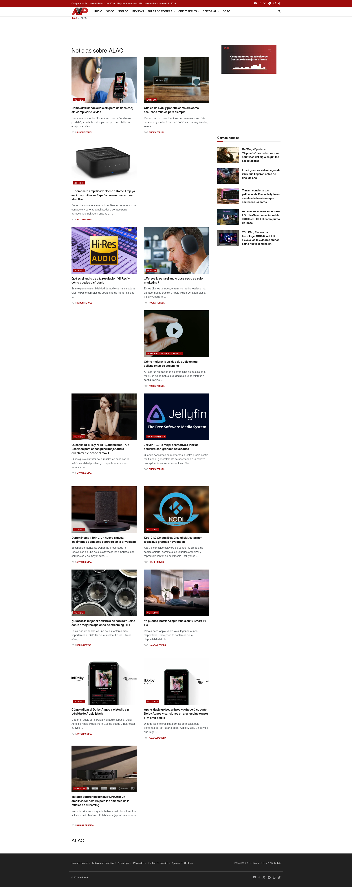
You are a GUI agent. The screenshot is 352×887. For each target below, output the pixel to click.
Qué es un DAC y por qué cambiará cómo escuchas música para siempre (171, 110)
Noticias (152, 529)
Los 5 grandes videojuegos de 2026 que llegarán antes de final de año (261, 174)
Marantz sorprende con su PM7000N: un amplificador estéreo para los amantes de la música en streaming (100, 800)
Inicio (98, 11)
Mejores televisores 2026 (102, 3)
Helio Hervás (156, 562)
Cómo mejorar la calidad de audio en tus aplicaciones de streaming (171, 363)
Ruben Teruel (84, 132)
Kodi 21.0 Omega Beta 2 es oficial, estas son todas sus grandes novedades (173, 539)
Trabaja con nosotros (103, 863)
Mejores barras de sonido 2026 (160, 3)
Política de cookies (158, 863)
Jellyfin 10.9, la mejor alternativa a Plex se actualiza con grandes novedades (171, 447)
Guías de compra (160, 11)
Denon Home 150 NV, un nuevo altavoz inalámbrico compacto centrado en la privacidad (104, 539)
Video (110, 11)
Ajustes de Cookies (182, 863)
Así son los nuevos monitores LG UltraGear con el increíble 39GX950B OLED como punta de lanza (261, 217)
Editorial (210, 11)
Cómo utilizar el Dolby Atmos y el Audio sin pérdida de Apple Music (100, 711)
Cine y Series (187, 11)
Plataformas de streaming (164, 353)
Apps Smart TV (156, 436)
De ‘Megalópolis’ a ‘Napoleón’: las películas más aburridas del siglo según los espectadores (260, 155)
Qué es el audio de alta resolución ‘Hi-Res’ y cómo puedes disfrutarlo (101, 280)
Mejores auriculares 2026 (129, 3)
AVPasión (84, 877)
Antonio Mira (84, 219)
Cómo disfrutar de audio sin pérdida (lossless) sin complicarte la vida (102, 110)
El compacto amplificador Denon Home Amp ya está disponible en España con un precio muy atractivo (103, 195)
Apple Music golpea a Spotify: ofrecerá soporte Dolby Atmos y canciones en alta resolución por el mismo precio (176, 713)
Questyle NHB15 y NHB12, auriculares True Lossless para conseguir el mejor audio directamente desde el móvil (100, 449)
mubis (277, 863)
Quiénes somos (80, 863)
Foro (226, 11)
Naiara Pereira (157, 645)
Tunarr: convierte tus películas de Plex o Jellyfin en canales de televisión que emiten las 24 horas (261, 196)
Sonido (123, 11)
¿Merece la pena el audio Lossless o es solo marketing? (173, 280)
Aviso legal (123, 863)
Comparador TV (79, 3)
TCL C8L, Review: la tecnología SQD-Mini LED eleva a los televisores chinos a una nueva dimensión (260, 238)
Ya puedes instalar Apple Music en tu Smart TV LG (175, 623)
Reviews (138, 11)
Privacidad (138, 863)
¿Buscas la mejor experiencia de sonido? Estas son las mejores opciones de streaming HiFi (103, 623)
